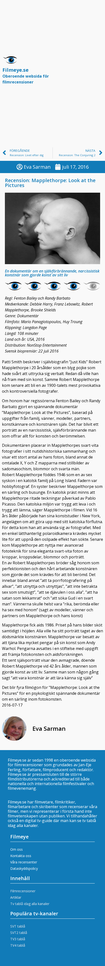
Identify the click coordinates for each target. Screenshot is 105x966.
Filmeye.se (25, 76)
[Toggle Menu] (96, 72)
